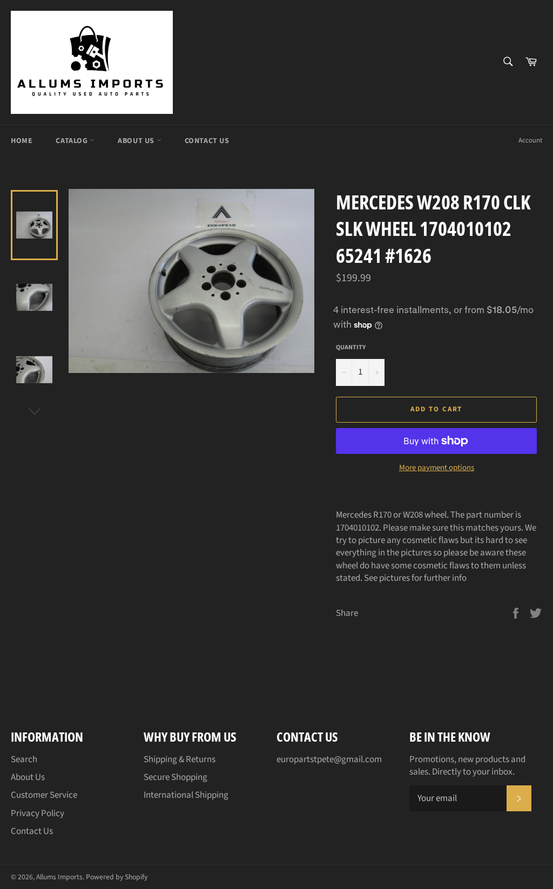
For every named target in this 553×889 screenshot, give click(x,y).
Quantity (351, 347)
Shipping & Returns (179, 759)
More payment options (436, 468)
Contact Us (207, 140)
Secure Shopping (175, 777)
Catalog (73, 140)
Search (24, 759)
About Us (137, 140)
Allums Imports (59, 877)
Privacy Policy (37, 813)
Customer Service (44, 795)
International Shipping (186, 795)
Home (21, 140)
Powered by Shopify (116, 877)
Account (530, 140)
